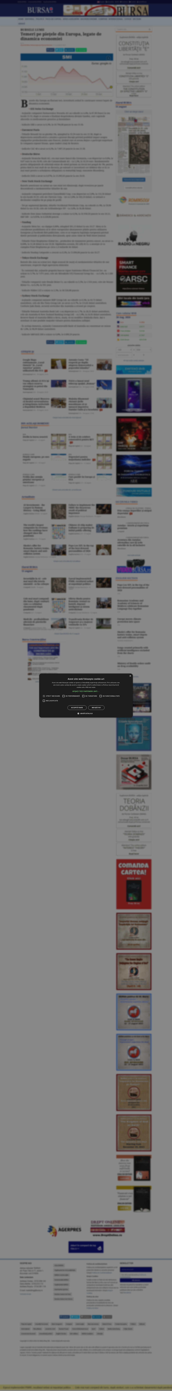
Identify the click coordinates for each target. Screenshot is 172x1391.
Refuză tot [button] (96, 708)
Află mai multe (90, 687)
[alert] (86, 695)
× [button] (130, 676)
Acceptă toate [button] (77, 708)
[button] (86, 691)
